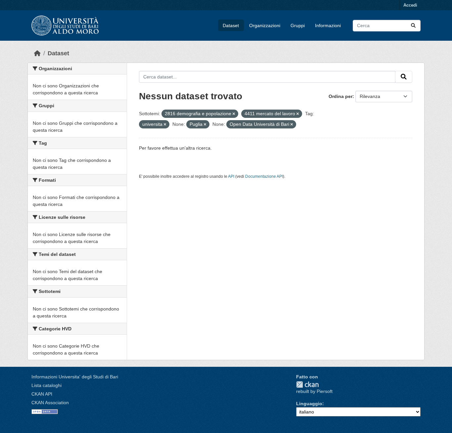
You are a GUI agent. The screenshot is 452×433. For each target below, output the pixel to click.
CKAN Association (50, 402)
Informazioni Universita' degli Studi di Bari (74, 376)
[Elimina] (234, 114)
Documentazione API (264, 176)
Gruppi (298, 25)
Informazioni (328, 25)
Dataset (231, 25)
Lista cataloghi (46, 385)
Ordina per (340, 96)
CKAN (307, 384)
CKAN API (41, 394)
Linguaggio (309, 403)
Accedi (410, 5)
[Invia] (413, 25)
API (231, 176)
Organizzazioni (264, 25)
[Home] (37, 53)
